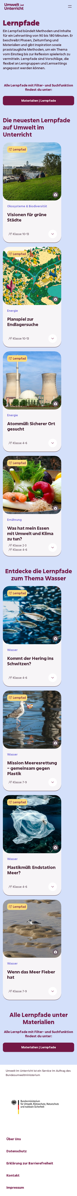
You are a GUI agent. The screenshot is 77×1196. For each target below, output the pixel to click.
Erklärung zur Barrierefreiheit (29, 1163)
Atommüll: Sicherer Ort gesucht (31, 426)
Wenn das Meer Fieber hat (31, 974)
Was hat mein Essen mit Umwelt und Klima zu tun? (30, 533)
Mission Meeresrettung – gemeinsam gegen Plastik (32, 768)
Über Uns (13, 1139)
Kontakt (13, 1175)
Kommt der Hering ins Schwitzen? (30, 661)
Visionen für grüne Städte (27, 217)
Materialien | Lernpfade (38, 100)
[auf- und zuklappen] (52, 234)
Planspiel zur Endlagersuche (22, 321)
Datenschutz (16, 1151)
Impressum (15, 1187)
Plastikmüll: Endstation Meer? (31, 870)
